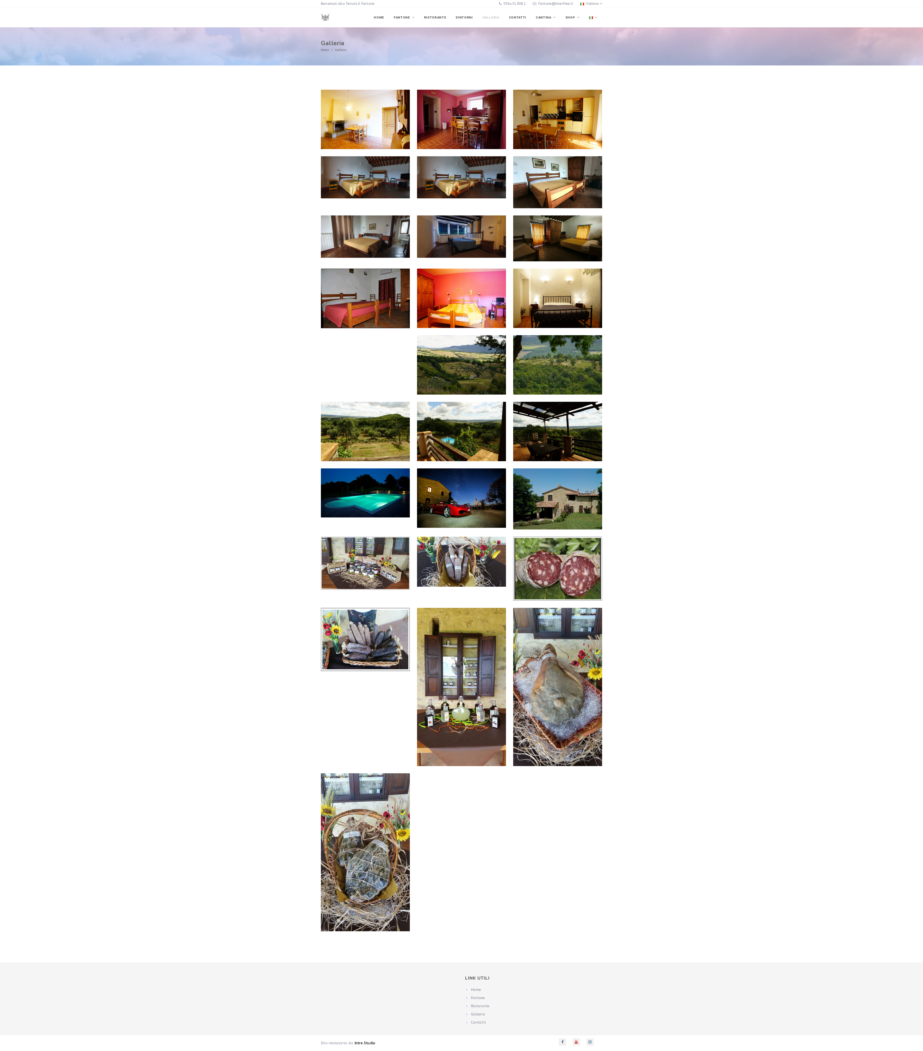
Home (379, 17)
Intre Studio (365, 1043)
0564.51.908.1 (514, 4)
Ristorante (435, 17)
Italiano (592, 4)
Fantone (402, 17)
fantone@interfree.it (555, 4)
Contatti (517, 17)
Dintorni (464, 17)
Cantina (544, 17)
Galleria (490, 17)
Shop (570, 17)
